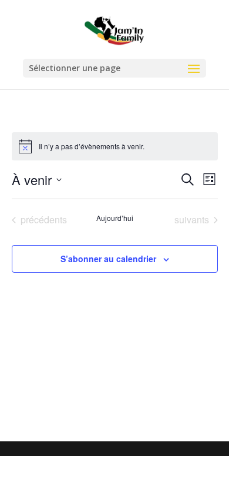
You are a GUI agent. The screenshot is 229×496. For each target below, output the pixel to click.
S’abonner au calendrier (108, 258)
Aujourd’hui (114, 218)
